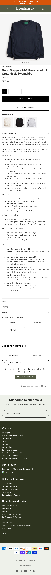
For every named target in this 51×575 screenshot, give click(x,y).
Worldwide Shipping (10, 489)
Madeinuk (37, 323)
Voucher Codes (7, 523)
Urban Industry (29, 560)
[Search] (8, 8)
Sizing (4, 301)
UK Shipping (7, 483)
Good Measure (7, 67)
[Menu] (3, 9)
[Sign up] (45, 413)
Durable (13, 323)
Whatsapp (9, 472)
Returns (4, 312)
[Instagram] (21, 571)
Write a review (25, 377)
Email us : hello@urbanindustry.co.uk (17, 469)
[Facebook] (16, 571)
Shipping (5, 307)
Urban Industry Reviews (11, 514)
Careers (5, 520)
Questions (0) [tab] (37, 355)
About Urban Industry (10, 505)
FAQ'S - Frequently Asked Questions (16, 526)
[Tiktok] (29, 571)
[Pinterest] (34, 571)
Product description (9, 133)
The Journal (7, 508)
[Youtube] (25, 571)
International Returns (11, 495)
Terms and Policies (25, 566)
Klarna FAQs (7, 528)
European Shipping (9, 486)
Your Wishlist (7, 511)
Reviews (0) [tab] (13, 355)
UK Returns (6, 492)
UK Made (13, 330)
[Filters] (4, 362)
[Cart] (48, 8)
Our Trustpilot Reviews (11, 517)
